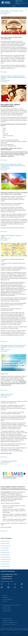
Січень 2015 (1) (5, 550)
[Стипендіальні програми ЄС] (14, 483)
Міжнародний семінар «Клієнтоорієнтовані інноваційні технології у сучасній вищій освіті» (13, 347)
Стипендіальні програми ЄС (9, 461)
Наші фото (5, 601)
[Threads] (24, 588)
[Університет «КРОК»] (5, 2)
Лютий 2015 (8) (5, 548)
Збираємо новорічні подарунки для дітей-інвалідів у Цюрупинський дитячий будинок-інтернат (13, 77)
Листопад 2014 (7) (6, 554)
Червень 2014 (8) (6, 566)
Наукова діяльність (7, 610)
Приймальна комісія (7, 618)
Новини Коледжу (6, 607)
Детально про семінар (6, 527)
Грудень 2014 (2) (5, 552)
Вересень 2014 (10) (6, 559)
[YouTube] (10, 588)
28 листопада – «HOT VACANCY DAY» (12, 11)
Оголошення (4, 13)
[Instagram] (17, 585)
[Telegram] (4, 588)
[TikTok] (17, 588)
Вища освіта (3, 628)
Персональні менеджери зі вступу (10, 622)
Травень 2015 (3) (5, 541)
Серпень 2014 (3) (6, 561)
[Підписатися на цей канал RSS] (26, 9)
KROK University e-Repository (9, 624)
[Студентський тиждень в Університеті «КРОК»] (14, 256)
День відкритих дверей (8, 620)
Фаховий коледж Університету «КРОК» (11, 605)
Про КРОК (5, 595)
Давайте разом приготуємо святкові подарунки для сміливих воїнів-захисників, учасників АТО (13, 165)
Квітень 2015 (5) (5, 543)
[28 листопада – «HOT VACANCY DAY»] (14, 34)
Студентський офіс (7, 608)
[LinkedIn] (4, 585)
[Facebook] (10, 585)
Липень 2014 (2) (5, 564)
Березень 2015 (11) (6, 545)
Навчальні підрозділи (7, 599)
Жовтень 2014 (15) (6, 557)
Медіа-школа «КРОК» (7, 394)
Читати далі (4, 71)
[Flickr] (24, 585)
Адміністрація (6, 597)
